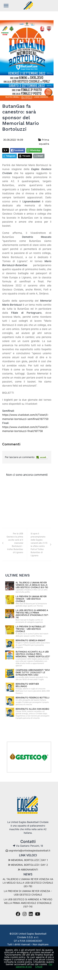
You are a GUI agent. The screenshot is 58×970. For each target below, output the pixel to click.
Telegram (10, 156)
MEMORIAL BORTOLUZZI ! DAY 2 (29, 864)
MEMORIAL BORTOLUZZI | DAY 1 (29, 860)
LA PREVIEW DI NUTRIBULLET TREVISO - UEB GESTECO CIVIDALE (31, 629)
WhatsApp (35, 150)
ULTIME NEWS (17, 575)
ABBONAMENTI (29, 869)
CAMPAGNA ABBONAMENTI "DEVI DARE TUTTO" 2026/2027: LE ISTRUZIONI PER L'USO (33, 672)
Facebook (19, 150)
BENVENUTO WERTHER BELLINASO (27, 685)
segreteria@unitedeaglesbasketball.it (29, 850)
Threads (26, 156)
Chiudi (38, 966)
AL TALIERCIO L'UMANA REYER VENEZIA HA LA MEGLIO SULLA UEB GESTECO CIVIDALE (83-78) (32, 585)
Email (40, 156)
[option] (29, 757)
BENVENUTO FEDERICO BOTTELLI (32, 697)
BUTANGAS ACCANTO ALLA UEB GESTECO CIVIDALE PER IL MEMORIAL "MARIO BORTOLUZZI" (33, 654)
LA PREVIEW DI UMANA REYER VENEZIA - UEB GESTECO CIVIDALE (31, 598)
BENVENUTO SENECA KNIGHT (30, 640)
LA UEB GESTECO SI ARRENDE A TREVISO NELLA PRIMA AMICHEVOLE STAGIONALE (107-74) (32, 614)
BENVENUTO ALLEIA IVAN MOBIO (32, 709)
